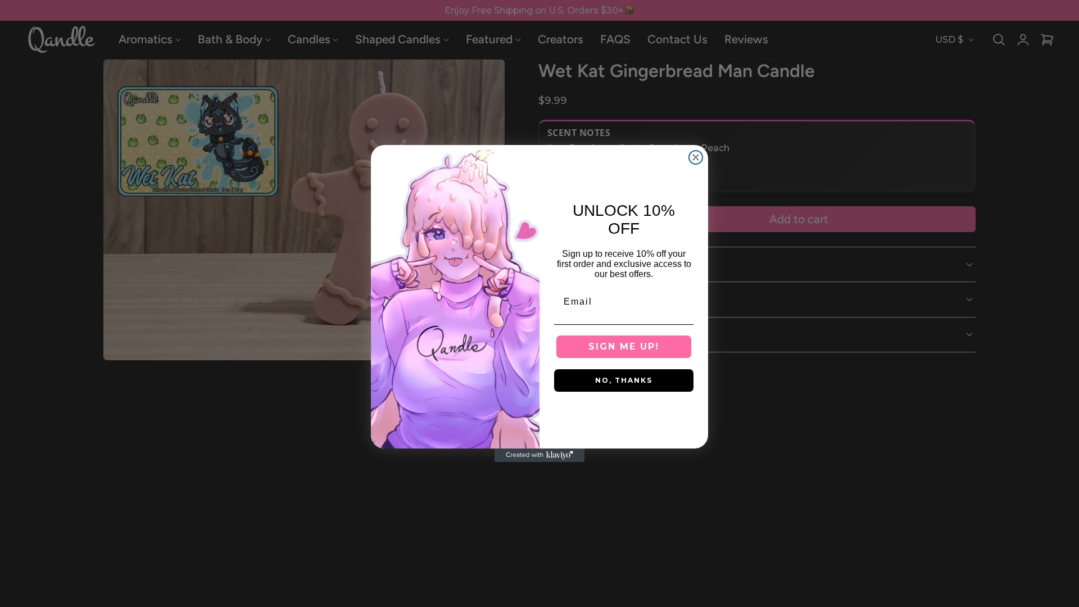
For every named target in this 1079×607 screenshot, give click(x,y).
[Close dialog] (695, 157)
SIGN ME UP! (623, 346)
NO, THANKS (623, 380)
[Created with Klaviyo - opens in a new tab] (539, 455)
